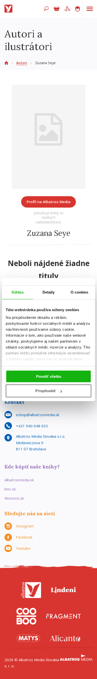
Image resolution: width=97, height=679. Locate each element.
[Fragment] (63, 616)
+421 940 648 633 (32, 425)
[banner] (9, 9)
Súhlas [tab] (17, 292)
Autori (21, 62)
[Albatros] (31, 590)
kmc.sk (10, 489)
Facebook (24, 537)
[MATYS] (28, 638)
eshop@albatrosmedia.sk (37, 414)
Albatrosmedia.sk (19, 479)
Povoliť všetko (48, 376)
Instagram (25, 525)
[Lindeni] (63, 590)
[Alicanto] (65, 638)
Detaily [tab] (49, 292)
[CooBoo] (26, 616)
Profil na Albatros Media (48, 201)
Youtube (23, 548)
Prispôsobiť (45, 391)
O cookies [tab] (79, 292)
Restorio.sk (14, 498)
